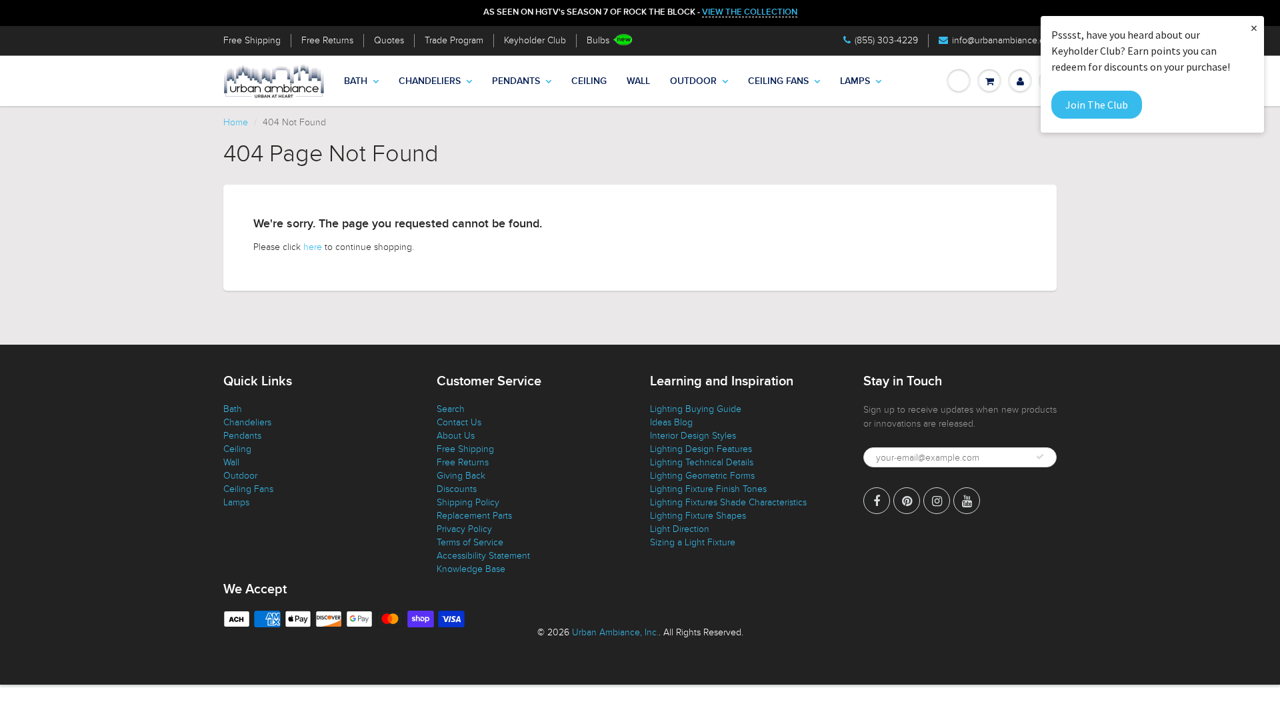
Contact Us (459, 422)
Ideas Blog (671, 422)
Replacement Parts (474, 515)
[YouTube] (966, 500)
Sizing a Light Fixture (692, 542)
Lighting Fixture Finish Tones (708, 489)
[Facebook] (876, 500)
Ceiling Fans (778, 81)
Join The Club (1096, 104)
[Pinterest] (906, 500)
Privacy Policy (464, 529)
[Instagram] (936, 500)
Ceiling (589, 81)
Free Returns (327, 40)
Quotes (389, 40)
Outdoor (693, 81)
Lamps (855, 81)
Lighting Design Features (701, 449)
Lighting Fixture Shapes (698, 515)
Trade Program (454, 40)
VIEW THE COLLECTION (749, 12)
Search (451, 409)
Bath (355, 81)
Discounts (457, 489)
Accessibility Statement (483, 555)
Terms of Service (470, 542)
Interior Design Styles (693, 435)
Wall (638, 81)
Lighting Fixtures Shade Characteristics (728, 502)
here (312, 247)
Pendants (516, 81)
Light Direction (679, 529)
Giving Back (461, 475)
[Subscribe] (1040, 456)
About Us (456, 435)
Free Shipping (252, 40)
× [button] (1254, 27)
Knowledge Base (471, 569)
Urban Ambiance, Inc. (615, 632)
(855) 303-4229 (886, 40)
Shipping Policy (468, 502)
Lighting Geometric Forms (702, 475)
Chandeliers (430, 81)
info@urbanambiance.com (1004, 40)
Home (235, 122)
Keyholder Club (535, 40)
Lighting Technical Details (701, 462)
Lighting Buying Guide (695, 409)
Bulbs (598, 40)
